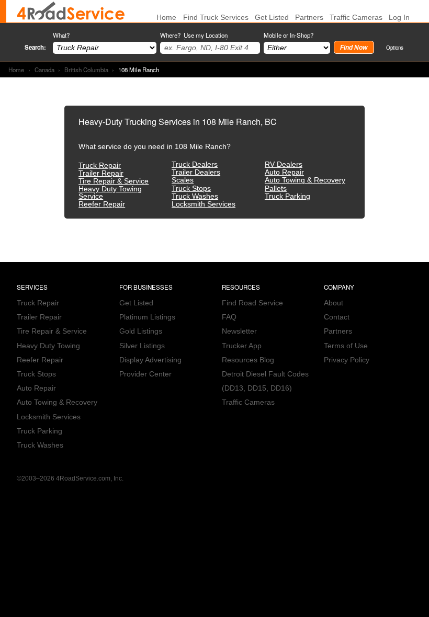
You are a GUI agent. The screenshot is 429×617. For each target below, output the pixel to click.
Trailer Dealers (196, 172)
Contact (336, 317)
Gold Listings (140, 331)
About (333, 303)
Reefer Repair (101, 204)
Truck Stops (191, 188)
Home (16, 69)
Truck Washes (195, 196)
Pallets (276, 188)
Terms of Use (346, 346)
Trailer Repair (100, 173)
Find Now (353, 47)
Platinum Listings (147, 317)
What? (61, 35)
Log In (399, 17)
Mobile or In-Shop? (288, 35)
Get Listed (272, 17)
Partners (309, 17)
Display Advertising (150, 360)
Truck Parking (287, 196)
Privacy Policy (346, 360)
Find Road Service (252, 303)
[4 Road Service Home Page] (71, 11)
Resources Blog (248, 360)
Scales (183, 180)
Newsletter (239, 331)
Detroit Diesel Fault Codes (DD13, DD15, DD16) (265, 381)
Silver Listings (142, 346)
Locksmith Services (203, 204)
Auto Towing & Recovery (305, 180)
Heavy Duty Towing (48, 346)
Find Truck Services (216, 17)
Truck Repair (99, 165)
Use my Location (206, 35)
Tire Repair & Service (113, 181)
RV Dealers (283, 164)
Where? (194, 35)
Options (394, 47)
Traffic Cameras (356, 17)
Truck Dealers (195, 164)
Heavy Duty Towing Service (110, 192)
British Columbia (86, 69)
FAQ (229, 317)
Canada (44, 69)
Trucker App (242, 346)
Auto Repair (284, 172)
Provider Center (145, 374)
